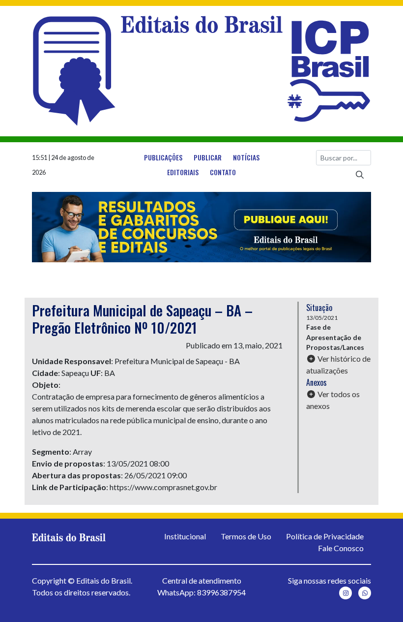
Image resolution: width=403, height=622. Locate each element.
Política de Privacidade (325, 536)
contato (223, 172)
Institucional (185, 536)
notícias (246, 157)
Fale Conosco (341, 548)
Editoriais (183, 172)
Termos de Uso (246, 536)
